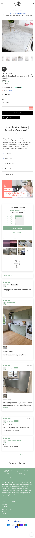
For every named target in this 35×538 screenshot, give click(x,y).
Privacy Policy (17, 521)
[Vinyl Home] (17, 3)
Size (3, 99)
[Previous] (12, 54)
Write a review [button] (17, 228)
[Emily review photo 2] (5, 348)
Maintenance (9, 174)
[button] (5, 82)
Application (8, 169)
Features (8, 153)
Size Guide (8, 158)
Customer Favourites (20, 13)
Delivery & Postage (7, 508)
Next (20, 10)
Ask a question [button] (17, 232)
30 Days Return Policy (8, 509)
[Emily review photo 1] (17, 325)
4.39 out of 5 (21, 210)
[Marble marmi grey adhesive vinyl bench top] (17, 36)
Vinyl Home (9, 520)
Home (10, 13)
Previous (15, 10)
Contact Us (5, 506)
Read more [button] (6, 407)
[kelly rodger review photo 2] (5, 396)
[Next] (22, 54)
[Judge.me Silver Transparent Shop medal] (17, 263)
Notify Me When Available (11, 118)
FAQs (3, 511)
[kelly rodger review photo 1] (17, 382)
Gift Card (4, 513)
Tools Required (9, 164)
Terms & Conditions (27, 520)
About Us (4, 504)
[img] (6, 282)
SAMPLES (11, 90)
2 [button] (15, 454)
